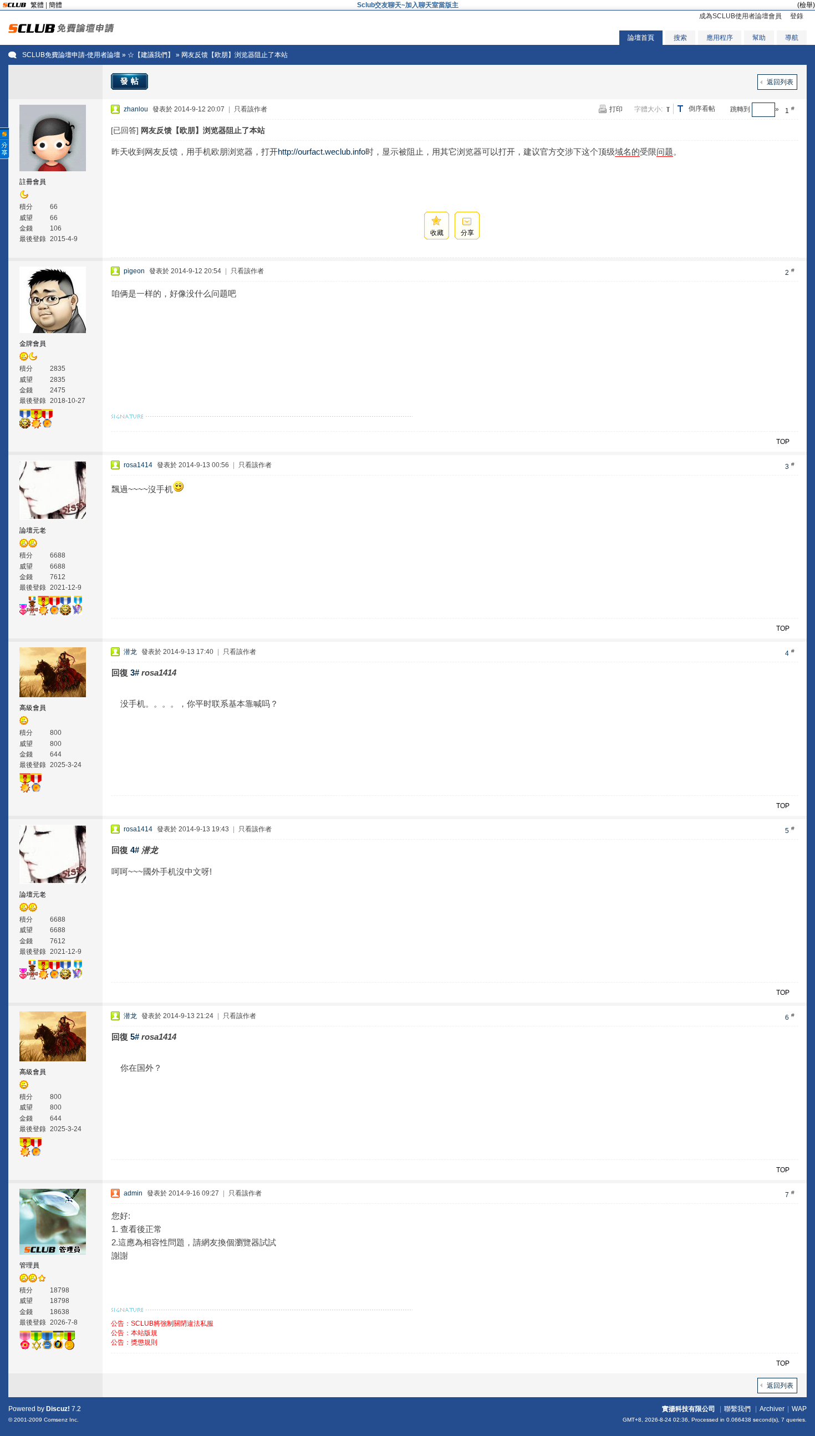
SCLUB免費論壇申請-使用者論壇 (71, 55)
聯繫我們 (737, 1409)
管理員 (29, 1265)
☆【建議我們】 (151, 55)
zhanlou (136, 109)
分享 (467, 233)
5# (134, 1036)
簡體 (55, 5)
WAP (799, 1409)
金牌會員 (32, 343)
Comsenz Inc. (61, 1420)
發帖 (130, 80)
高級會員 (32, 708)
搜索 (680, 38)
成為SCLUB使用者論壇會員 (740, 16)
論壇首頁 (641, 38)
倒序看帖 (702, 109)
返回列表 (780, 82)
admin (133, 1193)
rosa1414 (138, 465)
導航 (791, 38)
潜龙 (130, 652)
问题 (664, 151)
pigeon (134, 271)
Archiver (772, 1409)
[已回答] (125, 130)
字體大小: (648, 109)
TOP (782, 442)
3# (134, 672)
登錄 (796, 16)
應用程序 (719, 38)
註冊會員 (32, 182)
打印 (616, 109)
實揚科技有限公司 (688, 1409)
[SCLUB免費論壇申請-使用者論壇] (61, 30)
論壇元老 (32, 530)
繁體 (37, 5)
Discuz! (58, 1409)
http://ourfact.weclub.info (321, 151)
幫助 (759, 38)
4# (134, 850)
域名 (623, 151)
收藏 (437, 233)
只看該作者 (250, 109)
